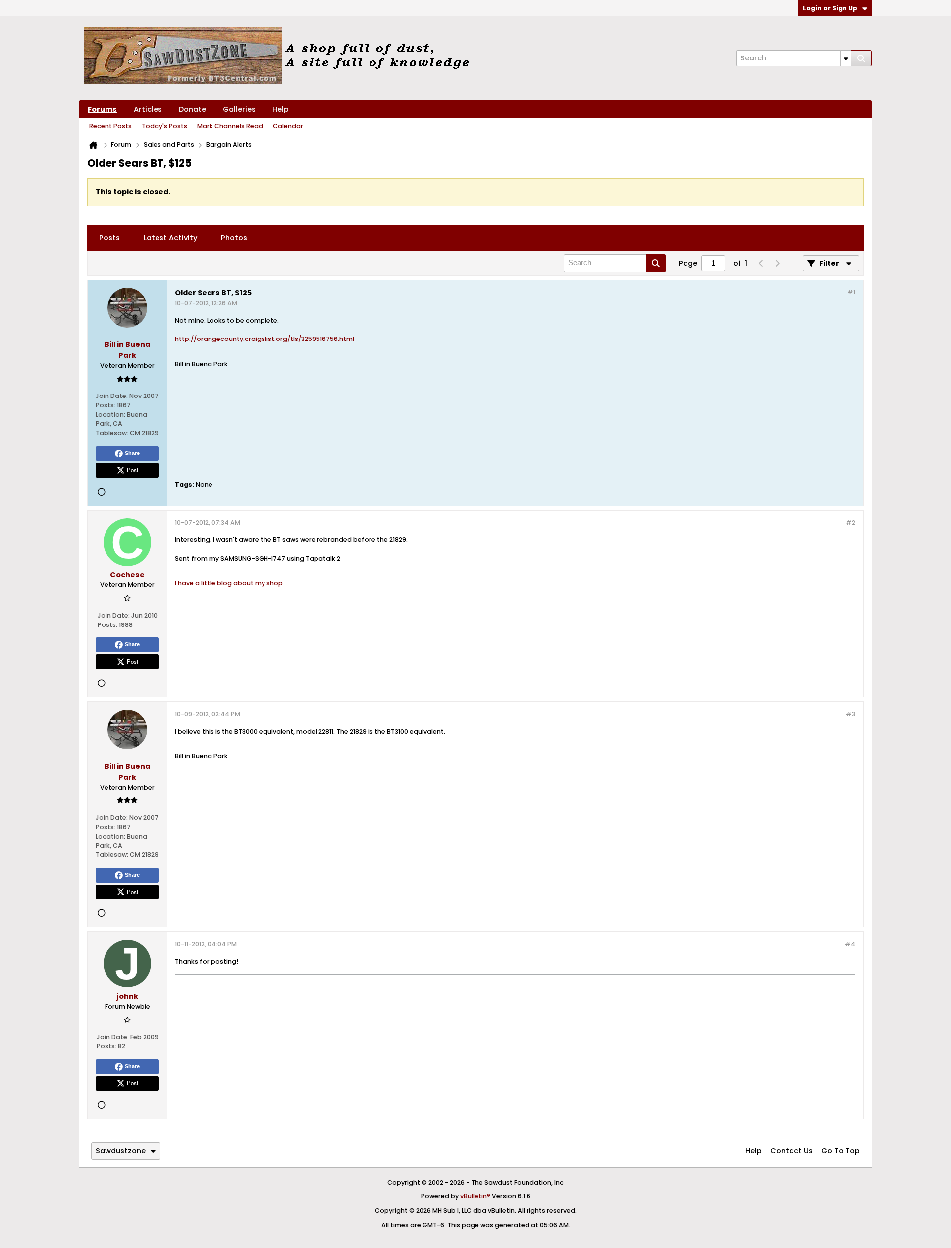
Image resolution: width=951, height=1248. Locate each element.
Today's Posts (164, 126)
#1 (851, 292)
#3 (850, 714)
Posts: (105, 405)
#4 (850, 944)
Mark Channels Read (230, 126)
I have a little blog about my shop (229, 583)
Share (132, 453)
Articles (148, 109)
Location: (110, 414)
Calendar (288, 126)
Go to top (840, 1151)
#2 (850, 522)
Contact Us (791, 1151)
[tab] (109, 238)
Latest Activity (170, 238)
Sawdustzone (121, 1151)
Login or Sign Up (830, 8)
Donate (192, 109)
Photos (234, 238)
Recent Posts (110, 126)
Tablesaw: (112, 433)
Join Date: (112, 396)
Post (132, 470)
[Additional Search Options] (845, 58)
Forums (102, 109)
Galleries (239, 109)
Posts (109, 238)
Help (280, 109)
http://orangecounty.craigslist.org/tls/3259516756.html (264, 339)
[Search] (861, 58)
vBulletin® (475, 1196)
